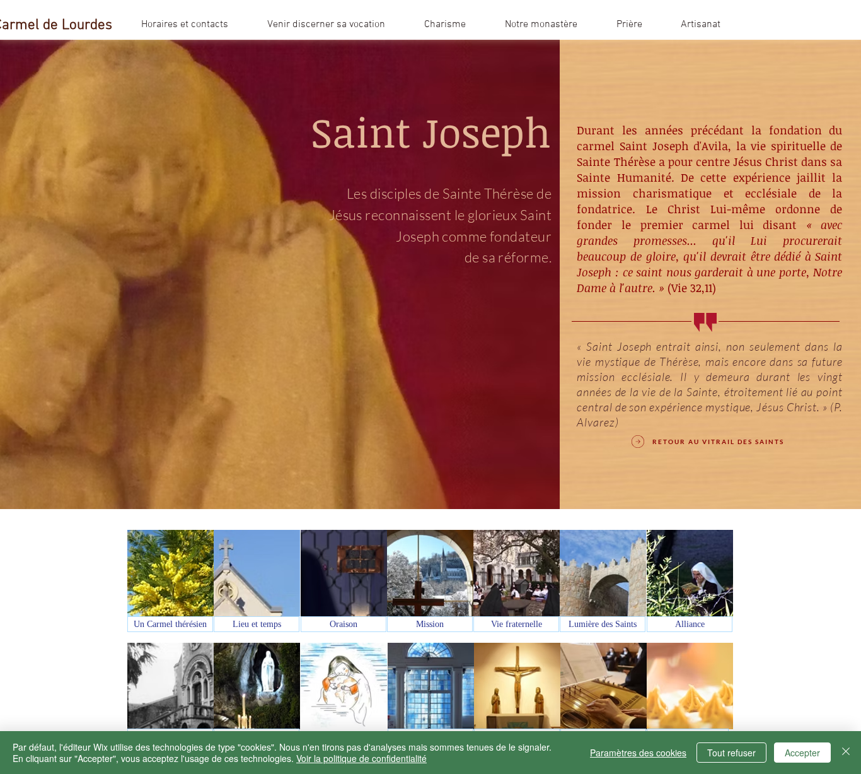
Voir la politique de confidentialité (361, 758)
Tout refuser (731, 752)
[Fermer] (845, 752)
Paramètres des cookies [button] (638, 752)
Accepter (802, 752)
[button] (445, 25)
